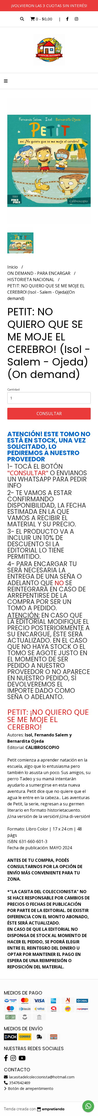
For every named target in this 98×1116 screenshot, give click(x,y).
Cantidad (13, 389)
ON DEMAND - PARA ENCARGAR (39, 273)
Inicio (13, 267)
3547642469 (19, 1082)
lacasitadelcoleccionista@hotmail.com (41, 1076)
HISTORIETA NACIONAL (31, 279)
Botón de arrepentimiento (30, 1088)
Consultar (49, 413)
